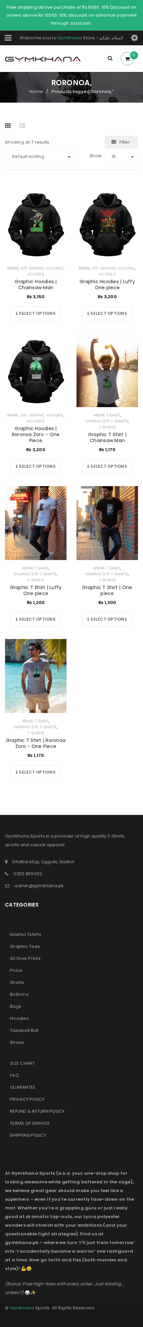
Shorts (17, 982)
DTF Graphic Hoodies (42, 268)
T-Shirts (107, 427)
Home (36, 91)
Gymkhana (70, 38)
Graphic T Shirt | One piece (107, 590)
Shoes (17, 1042)
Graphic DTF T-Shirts (106, 421)
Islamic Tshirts (25, 934)
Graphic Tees (25, 946)
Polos (16, 970)
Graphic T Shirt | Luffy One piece (36, 590)
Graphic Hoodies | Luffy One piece (107, 284)
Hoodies (35, 274)
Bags (15, 1006)
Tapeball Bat (24, 1030)
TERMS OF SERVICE (30, 1123)
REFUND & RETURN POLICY (37, 1111)
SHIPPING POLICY (28, 1135)
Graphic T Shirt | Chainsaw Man (107, 437)
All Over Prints (25, 958)
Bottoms (19, 994)
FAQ (14, 1075)
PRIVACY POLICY (27, 1099)
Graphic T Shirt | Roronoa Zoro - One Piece (36, 743)
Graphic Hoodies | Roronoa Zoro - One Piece (36, 434)
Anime (13, 268)
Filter (124, 142)
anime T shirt (106, 415)
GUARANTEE (23, 1087)
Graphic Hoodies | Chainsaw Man (36, 284)
